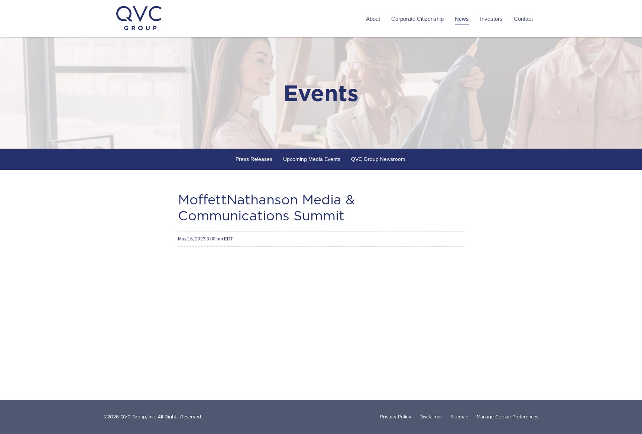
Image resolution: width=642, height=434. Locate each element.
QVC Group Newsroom (378, 159)
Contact (523, 19)
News (462, 19)
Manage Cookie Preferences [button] (507, 417)
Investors (491, 19)
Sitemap (459, 417)
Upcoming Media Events (311, 159)
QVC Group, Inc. (138, 417)
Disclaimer (430, 417)
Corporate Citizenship (417, 19)
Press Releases (254, 159)
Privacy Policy (395, 417)
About (373, 19)
